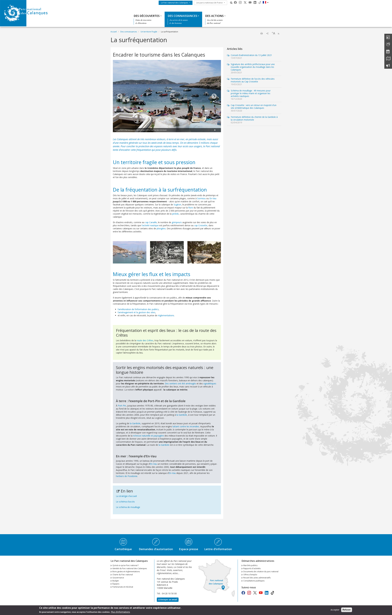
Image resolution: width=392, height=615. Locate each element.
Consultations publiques (253, 580)
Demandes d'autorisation (156, 549)
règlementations (166, 315)
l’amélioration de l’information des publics (138, 309)
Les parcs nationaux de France (209, 2)
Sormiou (201, 198)
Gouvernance (118, 577)
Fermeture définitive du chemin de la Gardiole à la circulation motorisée (254, 118)
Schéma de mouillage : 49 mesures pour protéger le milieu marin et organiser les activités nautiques (251, 93)
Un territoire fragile (149, 31)
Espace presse (188, 549)
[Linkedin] (255, 2)
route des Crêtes (145, 340)
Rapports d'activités (252, 568)
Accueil (114, 31)
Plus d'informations (120, 611)
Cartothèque (123, 549)
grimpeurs (177, 222)
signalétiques (209, 383)
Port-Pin (122, 405)
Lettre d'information (218, 549)
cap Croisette (200, 225)
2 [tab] (211, 130)
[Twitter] (245, 2)
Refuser (347, 609)
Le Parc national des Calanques (174, 2)
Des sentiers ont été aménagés (180, 383)
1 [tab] (208, 130)
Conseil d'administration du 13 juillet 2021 (251, 55)
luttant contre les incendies (186, 426)
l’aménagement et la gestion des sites (136, 312)
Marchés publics (250, 565)
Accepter (335, 609)
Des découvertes (147, 16)
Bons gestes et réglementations (126, 571)
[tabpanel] (167, 96)
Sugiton (177, 204)
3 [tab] (214, 130)
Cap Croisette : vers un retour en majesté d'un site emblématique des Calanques (253, 106)
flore (190, 207)
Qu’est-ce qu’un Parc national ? (125, 565)
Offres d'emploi (250, 574)
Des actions (214, 16)
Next (214, 96)
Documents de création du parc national (260, 571)
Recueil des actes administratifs (257, 577)
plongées (161, 228)
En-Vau (212, 198)
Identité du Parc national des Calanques (129, 568)
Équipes (115, 583)
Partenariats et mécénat (122, 587)
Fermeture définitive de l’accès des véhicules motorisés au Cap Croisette (253, 80)
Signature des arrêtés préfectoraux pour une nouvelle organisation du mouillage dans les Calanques (253, 67)
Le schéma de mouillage (128, 507)
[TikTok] (259, 2)
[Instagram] (240, 2)
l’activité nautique (150, 225)
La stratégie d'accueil (126, 496)
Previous (120, 96)
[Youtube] (250, 2)
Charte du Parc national (122, 574)
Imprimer (261, 33)
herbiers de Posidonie (126, 476)
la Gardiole (181, 414)
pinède (175, 213)
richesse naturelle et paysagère (148, 435)
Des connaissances (182, 16)
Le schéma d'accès (125, 501)
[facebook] (235, 2)
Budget (115, 580)
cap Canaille (151, 222)
